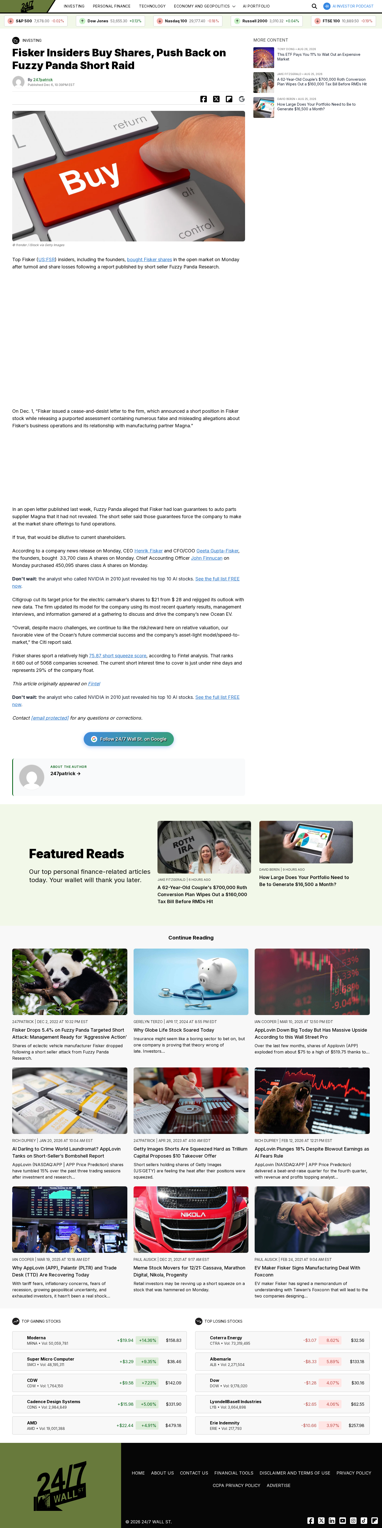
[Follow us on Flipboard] (229, 99)
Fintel (94, 683)
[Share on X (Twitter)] (216, 99)
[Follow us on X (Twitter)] (321, 1520)
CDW (32, 1380)
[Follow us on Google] (242, 99)
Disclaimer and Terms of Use (295, 1473)
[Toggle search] (314, 6)
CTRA (215, 1343)
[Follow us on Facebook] (310, 1520)
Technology (152, 6)
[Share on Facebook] (203, 99)
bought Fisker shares (149, 259)
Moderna (36, 1337)
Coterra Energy (226, 1337)
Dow (214, 1380)
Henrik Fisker (148, 550)
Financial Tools (233, 1473)
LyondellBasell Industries (235, 1401)
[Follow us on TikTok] (364, 1520)
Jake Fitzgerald (171, 880)
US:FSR (46, 259)
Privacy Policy (354, 1473)
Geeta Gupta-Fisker (217, 550)
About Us (162, 1473)
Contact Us (194, 1473)
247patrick (43, 79)
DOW (214, 1386)
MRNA (32, 1343)
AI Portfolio (256, 6)
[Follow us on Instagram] (353, 1520)
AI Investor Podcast (353, 6)
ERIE (213, 1428)
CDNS (32, 1407)
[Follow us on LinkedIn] (332, 1520)
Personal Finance (112, 6)
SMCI (31, 1364)
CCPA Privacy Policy (236, 1485)
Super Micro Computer (50, 1359)
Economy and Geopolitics (202, 6)
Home (138, 1473)
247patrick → (65, 773)
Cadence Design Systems (53, 1401)
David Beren (269, 869)
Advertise (279, 1485)
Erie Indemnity (225, 1422)
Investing (74, 6)
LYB (213, 1407)
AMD (32, 1422)
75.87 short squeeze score (117, 655)
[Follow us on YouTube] (342, 1520)
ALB (213, 1364)
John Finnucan (206, 558)
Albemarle (220, 1359)
